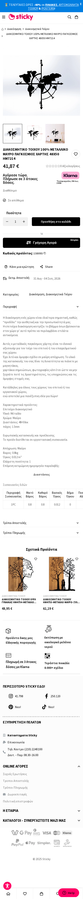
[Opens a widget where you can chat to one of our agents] (68, 892)
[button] (75, 154)
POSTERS (48, 8)
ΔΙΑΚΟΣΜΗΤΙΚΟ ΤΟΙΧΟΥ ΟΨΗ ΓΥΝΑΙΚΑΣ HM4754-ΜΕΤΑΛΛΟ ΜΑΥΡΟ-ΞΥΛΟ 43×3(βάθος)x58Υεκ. (19, 604)
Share (49, 267)
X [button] (80, 4)
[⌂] (8, 893)
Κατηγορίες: (11, 294)
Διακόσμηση (14, 29)
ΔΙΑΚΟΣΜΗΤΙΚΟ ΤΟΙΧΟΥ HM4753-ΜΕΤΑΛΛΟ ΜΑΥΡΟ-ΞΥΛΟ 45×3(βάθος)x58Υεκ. (61, 602)
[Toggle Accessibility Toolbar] (7, 885)
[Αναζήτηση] (69, 17)
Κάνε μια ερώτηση (21, 267)
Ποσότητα (13, 213)
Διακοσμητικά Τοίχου (37, 29)
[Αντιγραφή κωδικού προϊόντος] (47, 253)
